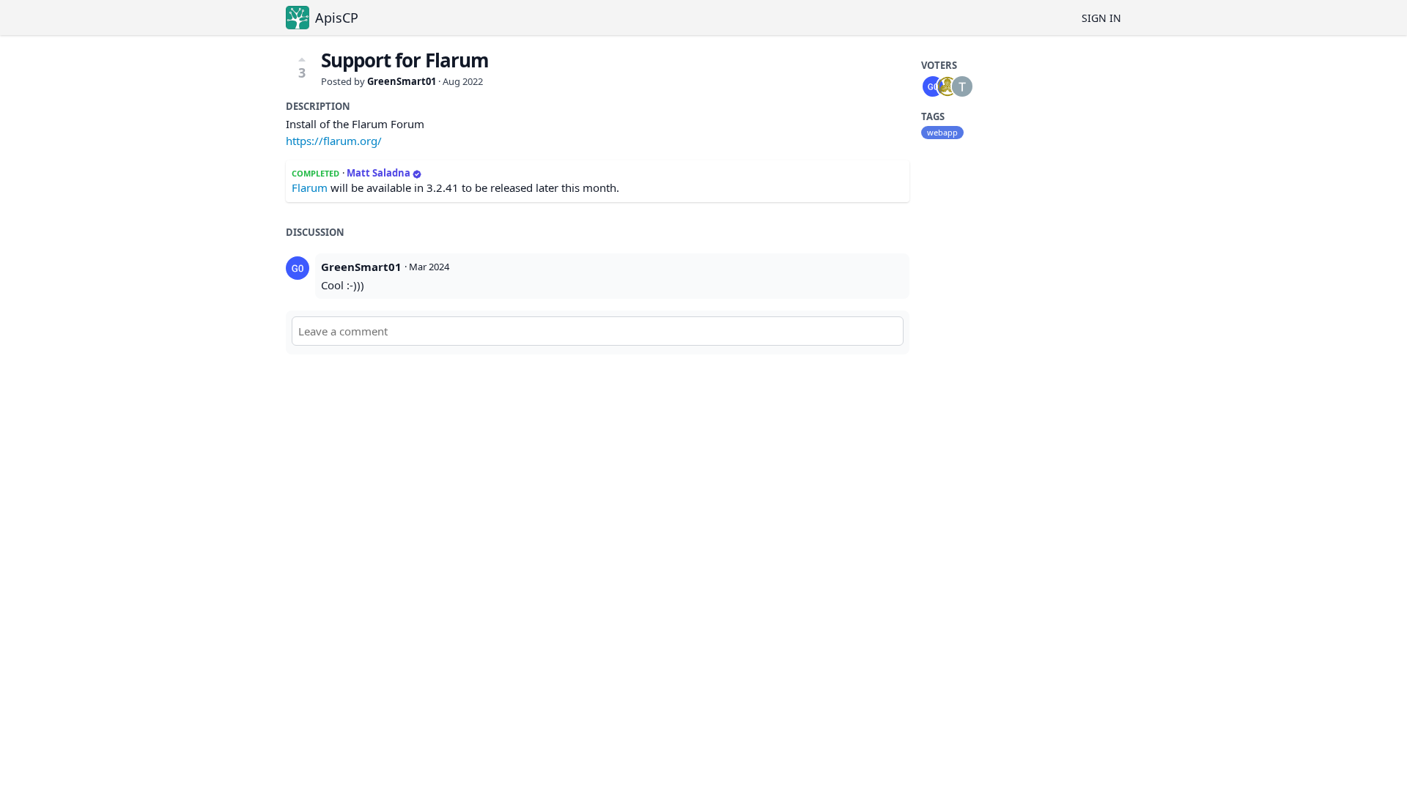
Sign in (1101, 18)
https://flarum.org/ (334, 140)
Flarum (310, 187)
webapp (942, 132)
